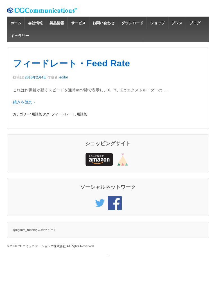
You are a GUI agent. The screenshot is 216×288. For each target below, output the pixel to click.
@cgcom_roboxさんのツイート (35, 229)
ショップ (157, 23)
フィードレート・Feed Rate (71, 63)
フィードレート (63, 114)
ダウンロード (132, 23)
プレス (177, 23)
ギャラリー (20, 35)
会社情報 (35, 23)
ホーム (15, 23)
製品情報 (57, 23)
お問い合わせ (103, 23)
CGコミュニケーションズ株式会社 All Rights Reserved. (55, 246)
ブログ (195, 23)
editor (63, 77)
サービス (78, 23)
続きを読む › (24, 102)
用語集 (37, 114)
